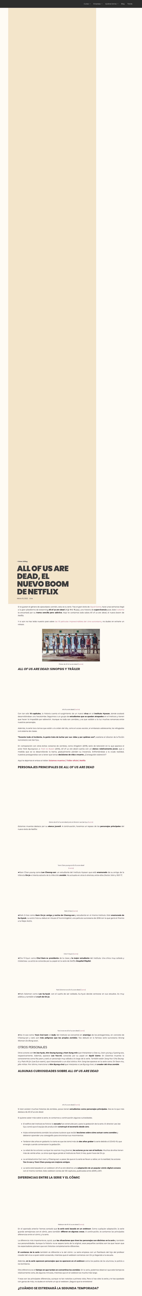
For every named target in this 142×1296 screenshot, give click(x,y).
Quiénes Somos (110, 4)
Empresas (97, 4)
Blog (123, 4)
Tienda (129, 4)
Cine (31, 598)
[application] (90, 3)
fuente (80, 664)
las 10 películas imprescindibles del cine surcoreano (78, 621)
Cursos (86, 4)
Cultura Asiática (35, 4)
